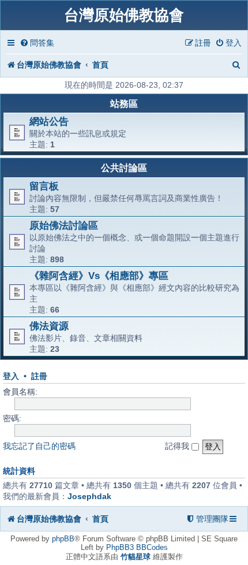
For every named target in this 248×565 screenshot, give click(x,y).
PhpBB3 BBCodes (137, 547)
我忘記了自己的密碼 (39, 446)
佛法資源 (49, 326)
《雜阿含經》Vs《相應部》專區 (98, 275)
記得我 (178, 446)
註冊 (39, 376)
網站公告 (49, 121)
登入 (11, 376)
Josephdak (89, 496)
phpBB (63, 538)
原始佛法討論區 (63, 225)
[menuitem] (37, 43)
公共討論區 (124, 168)
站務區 (124, 104)
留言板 (44, 186)
